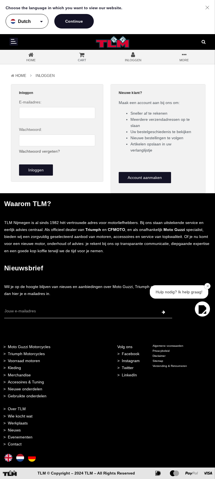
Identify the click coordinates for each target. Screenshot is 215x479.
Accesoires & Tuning (26, 382)
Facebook (130, 353)
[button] (202, 309)
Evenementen (20, 437)
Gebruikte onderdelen (27, 396)
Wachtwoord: (30, 129)
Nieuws (14, 430)
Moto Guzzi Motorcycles (29, 346)
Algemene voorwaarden (168, 345)
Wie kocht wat (20, 416)
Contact (15, 444)
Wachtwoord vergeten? (39, 151)
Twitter (128, 367)
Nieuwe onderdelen (25, 389)
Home (20, 76)
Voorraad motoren (24, 360)
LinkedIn (129, 375)
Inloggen (45, 76)
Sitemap (158, 360)
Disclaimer (159, 355)
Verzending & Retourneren (170, 365)
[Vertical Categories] (14, 42)
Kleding (14, 367)
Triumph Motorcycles (26, 353)
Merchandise (19, 375)
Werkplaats (18, 423)
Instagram (131, 360)
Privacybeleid (161, 350)
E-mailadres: (30, 102)
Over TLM (17, 409)
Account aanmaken (145, 177)
